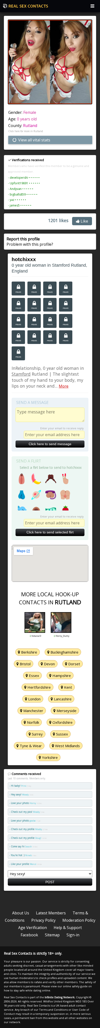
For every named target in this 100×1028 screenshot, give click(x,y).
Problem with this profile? (30, 241)
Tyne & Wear (30, 745)
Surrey (37, 734)
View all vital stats (33, 140)
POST (50, 882)
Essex (33, 675)
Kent (67, 687)
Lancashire (62, 698)
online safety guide (75, 986)
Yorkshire (49, 757)
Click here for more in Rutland (25, 131)
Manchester (32, 710)
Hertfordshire (38, 687)
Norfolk (32, 722)
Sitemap (52, 935)
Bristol (25, 663)
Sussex (61, 734)
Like (84, 221)
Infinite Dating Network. (60, 997)
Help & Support (68, 927)
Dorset (73, 663)
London (34, 698)
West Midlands (67, 745)
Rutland (30, 125)
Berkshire (28, 652)
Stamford (21, 374)
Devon (49, 663)
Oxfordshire (62, 722)
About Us (20, 913)
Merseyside (66, 710)
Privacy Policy (43, 920)
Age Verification (32, 927)
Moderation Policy (78, 920)
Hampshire (61, 675)
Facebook (29, 935)
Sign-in (73, 935)
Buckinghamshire (64, 652)
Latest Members (51, 913)
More (63, 386)
